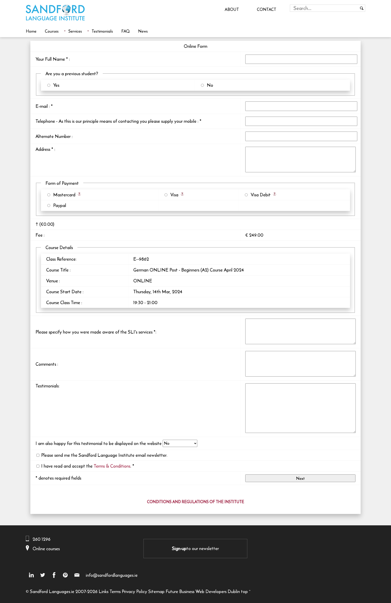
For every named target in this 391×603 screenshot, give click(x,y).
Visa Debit (259, 194)
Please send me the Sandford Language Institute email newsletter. (104, 455)
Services (75, 31)
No (209, 85)
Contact (266, 9)
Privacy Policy (134, 591)
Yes (55, 85)
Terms (115, 591)
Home (31, 31)
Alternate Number (53, 136)
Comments (46, 364)
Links (103, 591)
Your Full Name (50, 58)
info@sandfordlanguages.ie (112, 575)
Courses (52, 31)
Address (43, 149)
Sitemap (156, 591)
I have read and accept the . (86, 465)
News (143, 31)
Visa (173, 194)
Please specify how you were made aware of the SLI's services (94, 331)
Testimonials (102, 31)
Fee (39, 234)
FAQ (125, 31)
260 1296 (41, 539)
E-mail (42, 106)
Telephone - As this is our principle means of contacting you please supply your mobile (116, 121)
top (244, 591)
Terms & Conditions (112, 465)
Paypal (58, 205)
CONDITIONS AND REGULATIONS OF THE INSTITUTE (195, 502)
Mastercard (63, 194)
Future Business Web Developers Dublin (203, 591)
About (232, 9)
